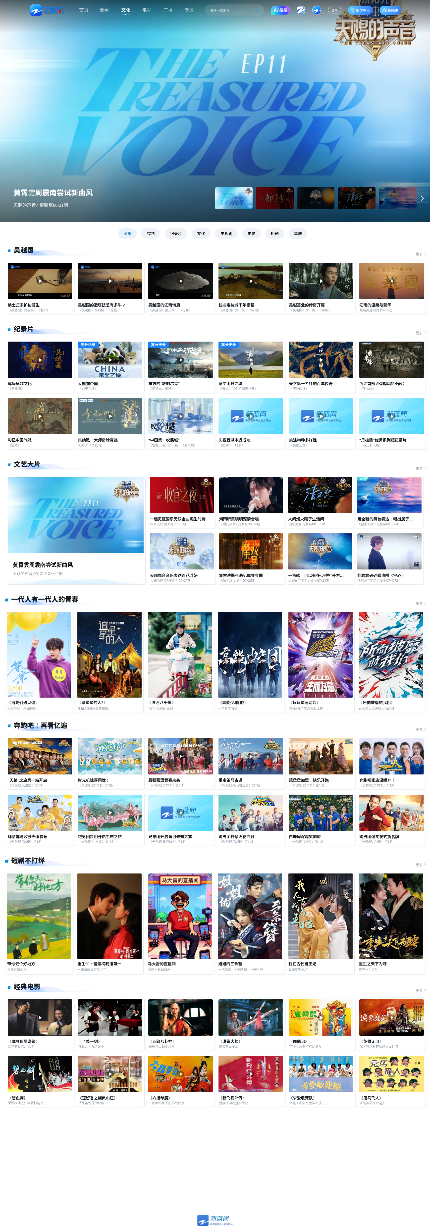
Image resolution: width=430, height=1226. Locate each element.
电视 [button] (147, 9)
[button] (422, 198)
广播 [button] (168, 9)
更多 (419, 254)
